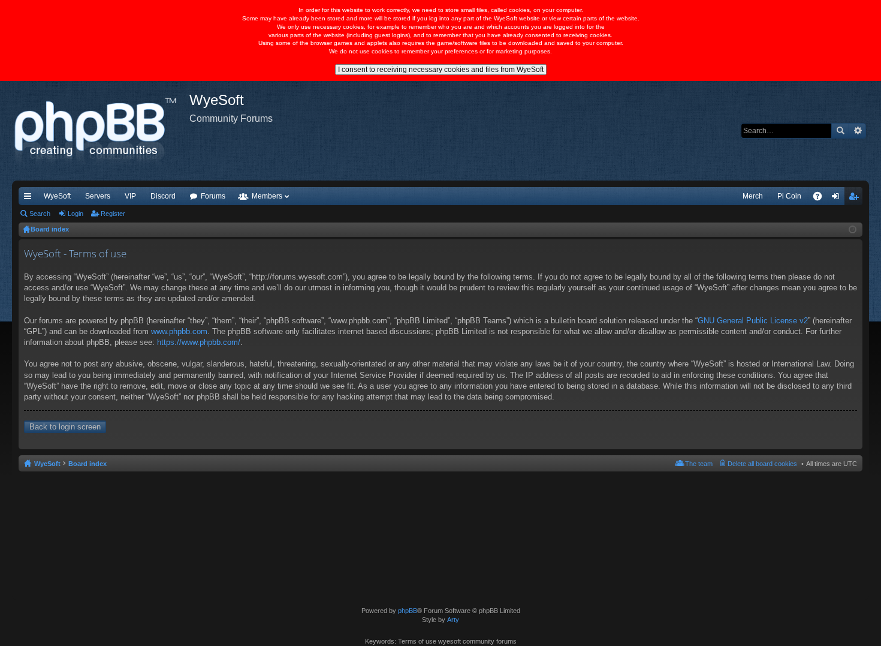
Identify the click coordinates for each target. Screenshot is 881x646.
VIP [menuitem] (130, 196)
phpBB (407, 610)
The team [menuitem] (699, 463)
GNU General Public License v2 (753, 320)
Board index (87, 463)
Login (75, 213)
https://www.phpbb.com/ (198, 342)
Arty (453, 619)
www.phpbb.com (179, 331)
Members (267, 196)
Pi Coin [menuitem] (789, 196)
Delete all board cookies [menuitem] (762, 463)
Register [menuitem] (855, 198)
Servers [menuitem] (97, 196)
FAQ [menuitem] (821, 198)
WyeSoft (57, 196)
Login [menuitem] (837, 198)
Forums (213, 196)
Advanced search (857, 131)
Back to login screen (65, 426)
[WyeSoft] (100, 131)
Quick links (30, 198)
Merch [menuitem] (753, 196)
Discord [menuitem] (163, 196)
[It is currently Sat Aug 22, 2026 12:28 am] (852, 229)
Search (840, 131)
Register (113, 213)
